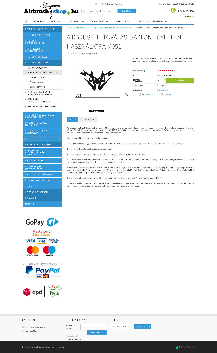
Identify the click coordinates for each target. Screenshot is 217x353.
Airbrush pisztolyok (37, 35)
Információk (76, 21)
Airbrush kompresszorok (35, 42)
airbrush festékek (36, 57)
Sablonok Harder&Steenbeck (39, 100)
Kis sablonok (37, 77)
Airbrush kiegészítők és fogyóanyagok (39, 116)
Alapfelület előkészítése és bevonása (34, 152)
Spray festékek (34, 160)
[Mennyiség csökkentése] (165, 82)
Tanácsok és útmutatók (151, 21)
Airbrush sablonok (36, 63)
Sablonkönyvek (37, 87)
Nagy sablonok (37, 82)
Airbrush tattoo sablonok (44, 72)
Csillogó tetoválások (38, 174)
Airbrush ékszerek (36, 192)
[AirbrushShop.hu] (51, 10)
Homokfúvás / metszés (38, 180)
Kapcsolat (122, 21)
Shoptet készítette (186, 347)
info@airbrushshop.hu (35, 327)
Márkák (29, 204)
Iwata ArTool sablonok (41, 106)
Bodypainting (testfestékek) (34, 167)
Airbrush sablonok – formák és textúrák (40, 93)
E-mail (69, 326)
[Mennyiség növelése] (165, 79)
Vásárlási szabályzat (47, 21)
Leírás (72, 120)
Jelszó (69, 328)
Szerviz (29, 186)
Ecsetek (30, 139)
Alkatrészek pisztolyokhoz (34, 50)
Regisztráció (187, 4)
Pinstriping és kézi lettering (36, 124)
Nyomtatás (147, 94)
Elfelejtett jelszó (73, 339)
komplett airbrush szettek (41, 29)
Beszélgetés (87, 120)
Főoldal (26, 21)
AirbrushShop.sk (32, 331)
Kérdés (167, 94)
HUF (191, 16)
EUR (187, 16)
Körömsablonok (37, 68)
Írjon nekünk (100, 21)
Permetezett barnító (38, 144)
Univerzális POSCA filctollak (36, 132)
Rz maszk (30, 198)
